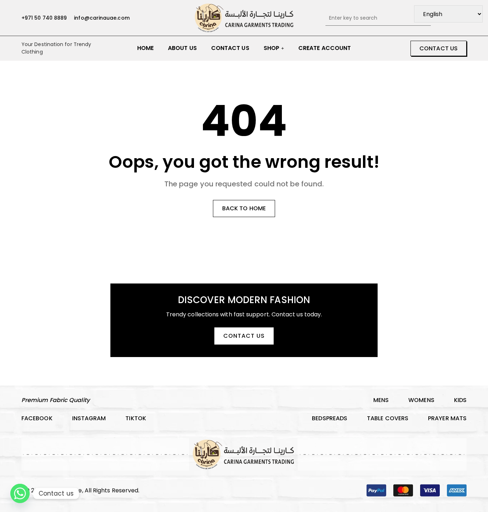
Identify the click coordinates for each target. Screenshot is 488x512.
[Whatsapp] (20, 493)
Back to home (244, 208)
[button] (438, 48)
